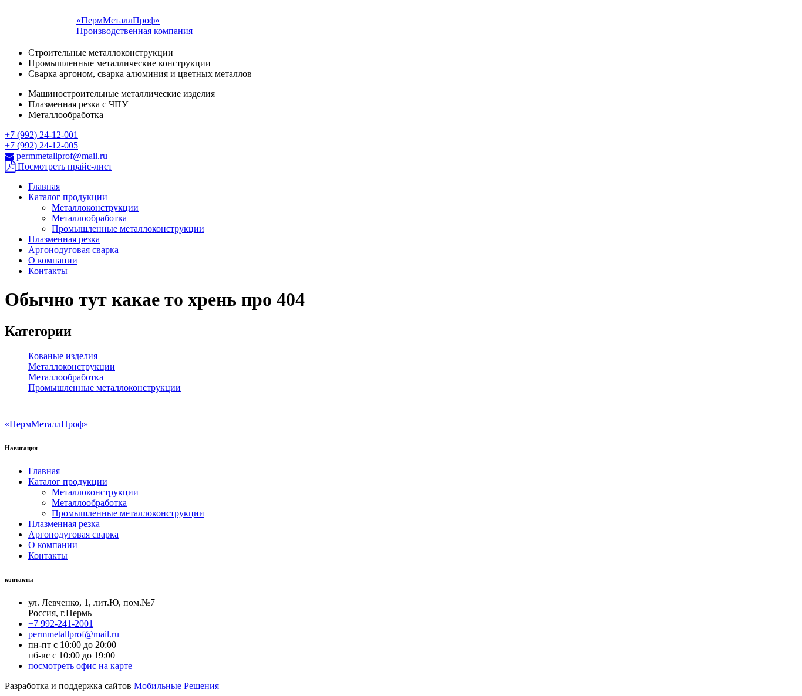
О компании (52, 260)
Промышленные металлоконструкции (128, 229)
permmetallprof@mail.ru (60, 156)
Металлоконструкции (95, 207)
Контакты (48, 271)
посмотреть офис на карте (80, 666)
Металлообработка (89, 218)
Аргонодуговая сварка (73, 250)
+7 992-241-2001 (60, 624)
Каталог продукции (67, 197)
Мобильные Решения (176, 686)
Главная (44, 186)
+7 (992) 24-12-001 (41, 135)
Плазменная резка (64, 239)
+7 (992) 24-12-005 (41, 145)
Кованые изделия (62, 356)
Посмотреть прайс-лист (63, 166)
